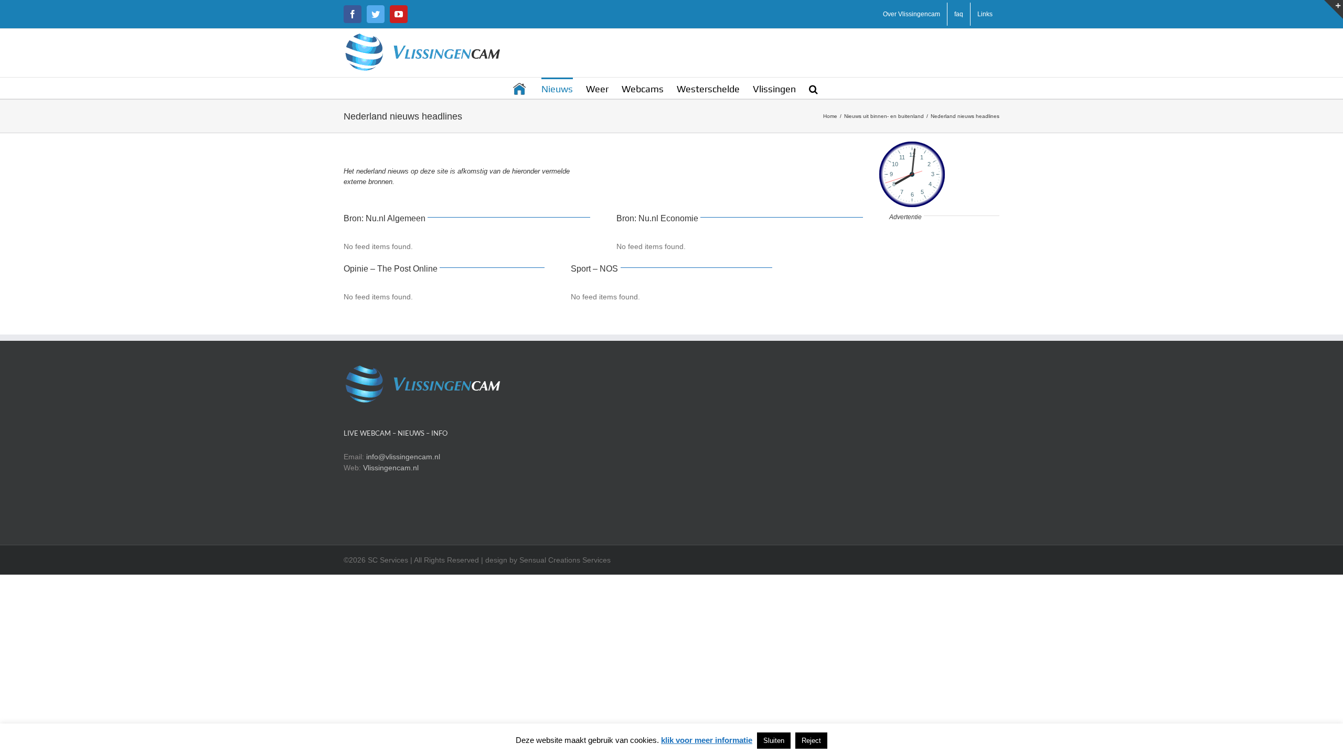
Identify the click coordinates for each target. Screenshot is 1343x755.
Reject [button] (811, 741)
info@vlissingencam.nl (403, 456)
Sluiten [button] (773, 741)
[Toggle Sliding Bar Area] (1333, 9)
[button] (813, 88)
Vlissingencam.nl (391, 467)
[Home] (520, 88)
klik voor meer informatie (706, 740)
